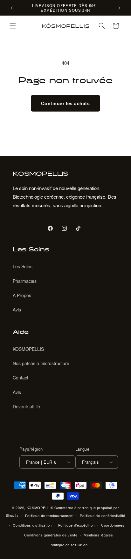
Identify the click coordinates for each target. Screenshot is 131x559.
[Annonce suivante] (119, 8)
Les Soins (22, 266)
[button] (13, 26)
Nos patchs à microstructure (41, 363)
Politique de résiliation (69, 544)
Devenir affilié (26, 406)
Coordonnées (113, 525)
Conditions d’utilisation (32, 525)
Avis (17, 309)
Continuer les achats (65, 103)
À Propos (22, 295)
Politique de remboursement (49, 515)
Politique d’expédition (76, 525)
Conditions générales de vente (50, 534)
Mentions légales (98, 534)
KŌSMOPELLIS (28, 349)
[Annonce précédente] (12, 8)
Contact (20, 377)
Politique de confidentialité (102, 515)
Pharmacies (25, 281)
